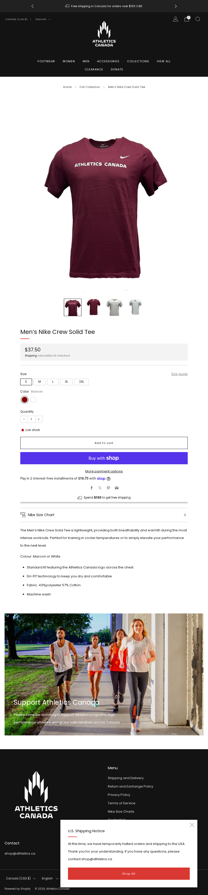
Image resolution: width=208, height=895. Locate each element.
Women (69, 61)
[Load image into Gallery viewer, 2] (93, 307)
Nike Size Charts (121, 811)
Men (86, 61)
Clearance (94, 69)
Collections (138, 61)
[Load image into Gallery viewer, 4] (135, 307)
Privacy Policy (119, 794)
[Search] (197, 19)
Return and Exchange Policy (130, 786)
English (41, 19)
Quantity (27, 411)
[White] (33, 400)
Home (67, 87)
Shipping (31, 355)
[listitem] (104, 6)
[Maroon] (24, 400)
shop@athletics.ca (20, 853)
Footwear (46, 61)
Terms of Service (121, 803)
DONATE (117, 69)
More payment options (104, 471)
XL (66, 382)
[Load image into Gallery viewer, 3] (114, 307)
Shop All (128, 874)
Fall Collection (90, 87)
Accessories (108, 61)
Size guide (179, 374)
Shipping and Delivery (126, 778)
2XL (81, 382)
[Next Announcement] (175, 6)
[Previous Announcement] (32, 6)
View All (164, 61)
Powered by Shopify (17, 889)
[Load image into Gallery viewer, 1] (72, 307)
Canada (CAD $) (16, 19)
